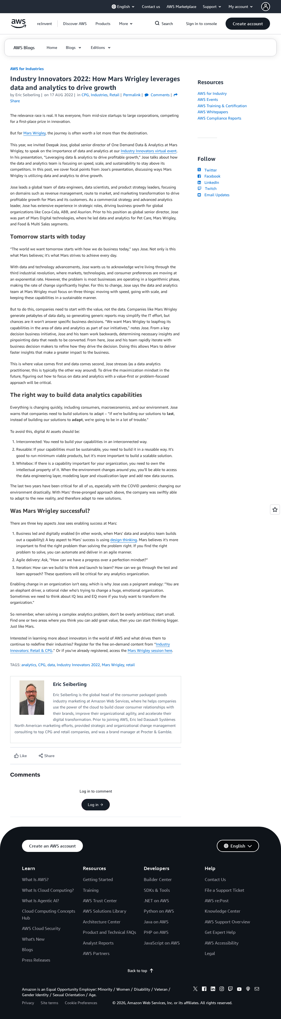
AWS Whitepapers (213, 111)
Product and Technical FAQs (109, 932)
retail (130, 664)
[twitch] (230, 990)
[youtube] (239, 990)
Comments (160, 94)
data (51, 664)
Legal (210, 953)
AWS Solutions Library (104, 911)
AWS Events (208, 99)
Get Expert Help (220, 932)
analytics (28, 664)
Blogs (27, 949)
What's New (33, 939)
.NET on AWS (156, 900)
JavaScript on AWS (162, 943)
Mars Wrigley (34, 133)
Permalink (131, 94)
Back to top (137, 970)
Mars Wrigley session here (150, 650)
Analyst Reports (98, 943)
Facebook (211, 176)
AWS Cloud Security (41, 928)
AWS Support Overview (227, 921)
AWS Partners (96, 953)
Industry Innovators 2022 (78, 664)
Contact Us (215, 879)
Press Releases (36, 960)
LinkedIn (210, 182)
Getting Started (98, 879)
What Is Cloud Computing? (48, 890)
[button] (75, 24)
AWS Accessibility (221, 943)
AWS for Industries (27, 68)
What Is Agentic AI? (40, 900)
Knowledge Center (222, 911)
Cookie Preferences (81, 1002)
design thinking (123, 539)
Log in (93, 804)
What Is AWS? (35, 879)
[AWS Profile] (265, 6)
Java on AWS (156, 921)
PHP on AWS (156, 932)
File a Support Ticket (224, 890)
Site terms (49, 1002)
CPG (42, 664)
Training (91, 890)
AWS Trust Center (100, 900)
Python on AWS (159, 911)
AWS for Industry (212, 93)
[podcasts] (248, 990)
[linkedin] (213, 990)
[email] (257, 990)
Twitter (209, 170)
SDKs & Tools (157, 890)
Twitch (209, 188)
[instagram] (222, 990)
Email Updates (215, 194)
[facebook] (204, 990)
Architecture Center (101, 921)
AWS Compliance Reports (219, 118)
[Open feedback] (275, 509)
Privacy (28, 1002)
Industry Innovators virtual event (148, 150)
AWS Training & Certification (222, 105)
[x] (195, 990)
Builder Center (158, 879)
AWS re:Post (217, 900)
